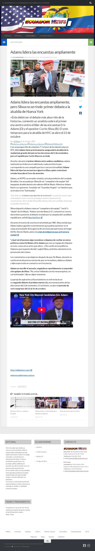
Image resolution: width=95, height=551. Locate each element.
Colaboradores (41, 452)
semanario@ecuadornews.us (78, 458)
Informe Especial (49, 532)
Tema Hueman (25, 546)
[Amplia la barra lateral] (4, 42)
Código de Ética (41, 461)
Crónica (37, 532)
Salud (42, 537)
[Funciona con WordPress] (12, 546)
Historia (39, 447)
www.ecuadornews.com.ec (22, 375)
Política (8, 532)
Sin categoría (16, 42)
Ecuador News (18, 57)
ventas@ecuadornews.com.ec (78, 471)
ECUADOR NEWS (46, 36)
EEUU (87, 532)
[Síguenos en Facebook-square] (84, 545)
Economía (18, 532)
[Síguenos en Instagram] (88, 545)
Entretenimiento (76, 532)
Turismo (51, 537)
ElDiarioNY (59, 144)
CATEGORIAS (30, 36)
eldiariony (23, 144)
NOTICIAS (17, 36)
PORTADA (8, 36)
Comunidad (63, 532)
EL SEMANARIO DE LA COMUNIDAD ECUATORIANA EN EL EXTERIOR (26, 3)
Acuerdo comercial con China (70, 411)
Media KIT (40, 456)
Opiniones (61, 537)
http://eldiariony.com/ (20, 370)
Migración (33, 537)
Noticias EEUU (22, 386)
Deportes (28, 532)
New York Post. (34, 217)
